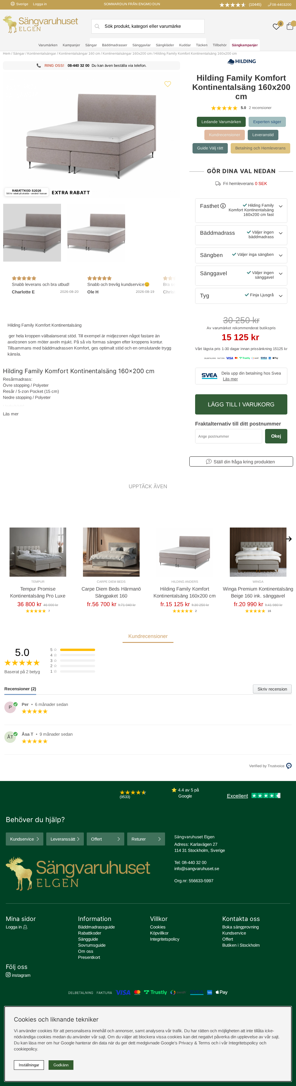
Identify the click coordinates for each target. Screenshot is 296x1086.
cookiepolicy (25, 1048)
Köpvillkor (159, 932)
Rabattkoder (89, 932)
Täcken (202, 45)
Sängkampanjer (245, 45)
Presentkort (89, 957)
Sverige (22, 4)
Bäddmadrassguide (96, 926)
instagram (21, 975)
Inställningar (29, 1065)
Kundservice (22, 839)
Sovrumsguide (92, 945)
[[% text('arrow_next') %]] (288, 538)
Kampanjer (71, 45)
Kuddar (185, 45)
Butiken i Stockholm (241, 945)
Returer (139, 839)
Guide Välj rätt (210, 148)
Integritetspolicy (165, 939)
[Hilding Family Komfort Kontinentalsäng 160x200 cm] (32, 232)
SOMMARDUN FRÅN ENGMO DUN (132, 4)
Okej (276, 436)
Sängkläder (165, 45)
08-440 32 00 (78, 65)
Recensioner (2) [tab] (20, 688)
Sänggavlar (141, 45)
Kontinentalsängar (41, 53)
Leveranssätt (63, 839)
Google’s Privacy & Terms (185, 1042)
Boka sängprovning (240, 926)
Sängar (91, 45)
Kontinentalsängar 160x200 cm (127, 53)
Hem (6, 53)
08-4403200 (281, 5)
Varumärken (48, 45)
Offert (96, 839)
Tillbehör (220, 45)
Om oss (85, 951)
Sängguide (88, 939)
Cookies (158, 926)
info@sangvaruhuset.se (196, 868)
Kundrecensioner (224, 134)
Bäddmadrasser (114, 45)
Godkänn (61, 1065)
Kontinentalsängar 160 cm (79, 53)
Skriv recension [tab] (272, 689)
